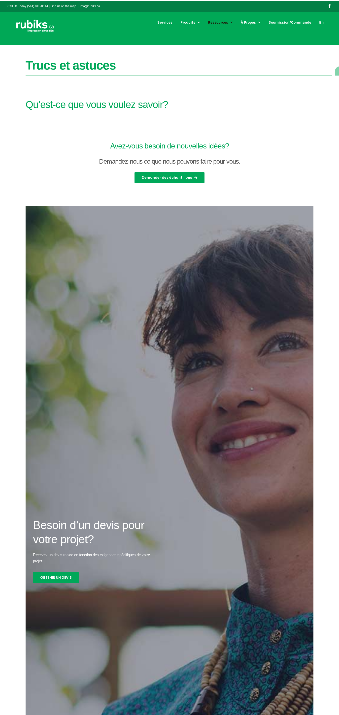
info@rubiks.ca (90, 6)
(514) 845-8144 (37, 6)
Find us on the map (63, 6)
